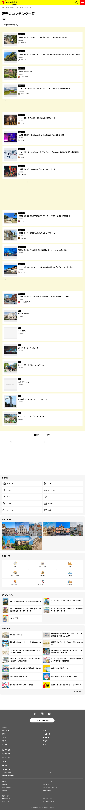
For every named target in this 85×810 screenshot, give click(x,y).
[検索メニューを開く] (76, 2)
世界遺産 (42, 575)
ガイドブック (6, 758)
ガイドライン (47, 784)
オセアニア (52, 490)
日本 (49, 510)
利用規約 (4, 784)
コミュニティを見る (42, 720)
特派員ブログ (6, 754)
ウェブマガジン (7, 750)
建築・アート (42, 566)
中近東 (50, 503)
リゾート (51, 497)
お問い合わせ (47, 790)
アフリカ (10, 510)
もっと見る (77, 692)
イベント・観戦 (15, 575)
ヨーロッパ (10, 483)
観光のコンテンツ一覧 (12, 7)
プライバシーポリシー (49, 781)
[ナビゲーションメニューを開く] (82, 2)
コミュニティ (6, 769)
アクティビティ (15, 585)
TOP (3, 7)
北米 (49, 483)
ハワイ (9, 497)
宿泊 (70, 566)
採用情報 (4, 790)
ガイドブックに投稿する (50, 787)
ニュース (4, 761)
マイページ (48, 772)
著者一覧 (4, 765)
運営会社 (4, 781)
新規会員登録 (7, 772)
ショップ (69, 585)
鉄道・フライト (42, 585)
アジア (9, 503)
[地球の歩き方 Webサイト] (9, 2)
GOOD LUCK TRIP (8, 776)
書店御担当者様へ (7, 787)
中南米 (9, 490)
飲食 (15, 566)
